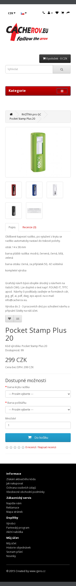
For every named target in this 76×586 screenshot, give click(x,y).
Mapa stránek (14, 512)
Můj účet (11, 543)
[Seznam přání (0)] (57, 13)
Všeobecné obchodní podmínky (25, 492)
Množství (10, 418)
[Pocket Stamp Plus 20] (38, 152)
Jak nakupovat (14, 483)
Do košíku (41, 437)
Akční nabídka (14, 532)
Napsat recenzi (47, 447)
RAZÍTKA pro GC (31, 114)
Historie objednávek (18, 547)
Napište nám (14, 503)
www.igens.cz (37, 571)
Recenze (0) (29, 227)
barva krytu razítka (18, 387)
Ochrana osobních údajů (21, 487)
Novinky (11, 556)
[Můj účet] (50, 13)
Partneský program (17, 527)
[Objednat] (68, 13)
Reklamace (12, 507)
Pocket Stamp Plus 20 (22, 118)
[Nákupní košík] (62, 13)
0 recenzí (30, 447)
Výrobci (10, 523)
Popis (12, 227)
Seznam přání (14, 552)
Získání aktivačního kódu (21, 479)
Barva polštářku (16, 403)
